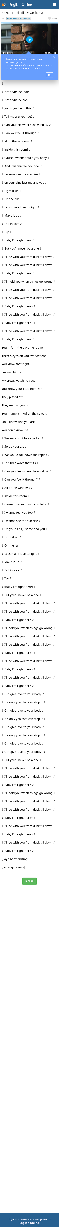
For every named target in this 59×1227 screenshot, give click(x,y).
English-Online (20, 4)
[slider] (24, 53)
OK (49, 74)
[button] (52, 18)
